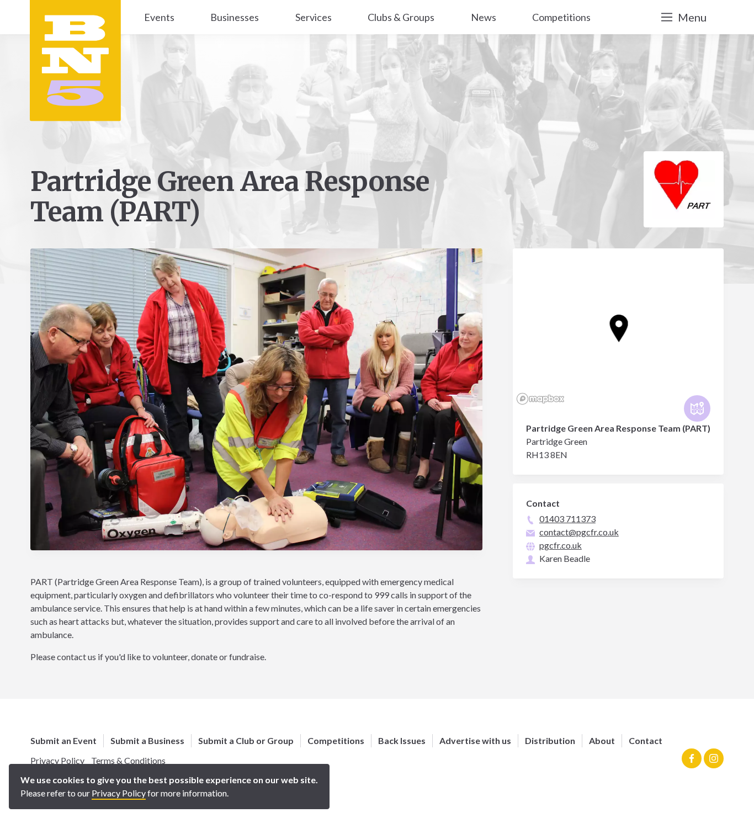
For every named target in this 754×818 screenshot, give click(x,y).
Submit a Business (147, 740)
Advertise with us (475, 740)
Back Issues (402, 740)
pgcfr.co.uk (560, 545)
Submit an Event (63, 740)
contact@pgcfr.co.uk (579, 532)
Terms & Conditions (128, 760)
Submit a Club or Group (246, 740)
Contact (645, 740)
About (602, 740)
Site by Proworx (188, 776)
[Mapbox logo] (540, 398)
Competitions (335, 740)
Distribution (550, 740)
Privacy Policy (57, 760)
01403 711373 (567, 518)
